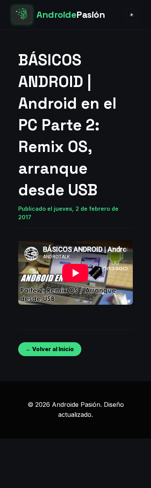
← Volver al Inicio (50, 349)
